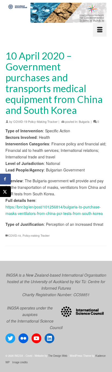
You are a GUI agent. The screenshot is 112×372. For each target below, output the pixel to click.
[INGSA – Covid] (56, 13)
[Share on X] (5, 191)
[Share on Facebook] (5, 179)
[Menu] (100, 30)
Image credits (20, 362)
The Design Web (57, 356)
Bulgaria (84, 121)
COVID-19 (14, 235)
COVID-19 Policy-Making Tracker (35, 121)
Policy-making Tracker (36, 235)
